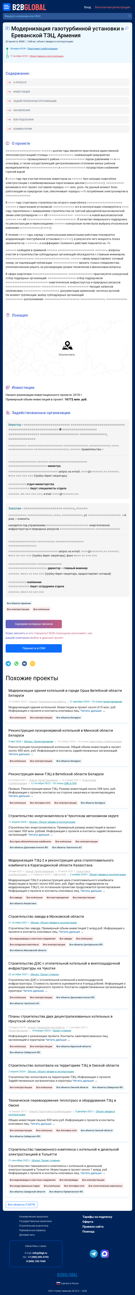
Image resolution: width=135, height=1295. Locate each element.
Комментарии (22, 128)
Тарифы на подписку (97, 1217)
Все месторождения (58, 897)
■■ (111, 159)
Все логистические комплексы (105, 1186)
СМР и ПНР (70, 783)
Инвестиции (21, 91)
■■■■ (11, 178)
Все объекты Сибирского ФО (25, 1052)
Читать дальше (91, 710)
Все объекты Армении (19, 603)
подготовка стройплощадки (105, 741)
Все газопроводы (69, 1180)
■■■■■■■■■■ (95, 183)
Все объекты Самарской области (27, 1191)
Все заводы (16, 897)
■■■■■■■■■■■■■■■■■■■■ (23, 150)
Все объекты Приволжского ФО (66, 1191)
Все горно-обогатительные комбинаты (30, 841)
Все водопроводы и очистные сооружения (32, 938)
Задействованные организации (34, 101)
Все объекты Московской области (28, 950)
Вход (87, 7)
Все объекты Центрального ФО (86, 944)
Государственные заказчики (35, 1221)
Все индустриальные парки (25, 1186)
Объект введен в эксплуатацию (47, 56)
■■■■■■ (46, 150)
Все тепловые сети (40, 803)
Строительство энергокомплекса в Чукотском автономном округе (63, 816)
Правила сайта (93, 1226)
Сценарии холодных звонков (34, 624)
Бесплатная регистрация (112, 7)
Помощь (88, 1231)
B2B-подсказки (23, 119)
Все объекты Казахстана (23, 903)
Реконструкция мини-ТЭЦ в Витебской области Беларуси (56, 774)
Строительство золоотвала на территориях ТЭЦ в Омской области (63, 1065)
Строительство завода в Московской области (46, 916)
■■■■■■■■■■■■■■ (61, 155)
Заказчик (14, 508)
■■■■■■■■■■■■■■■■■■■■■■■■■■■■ (98, 424)
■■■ (67, 187)
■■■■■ (45, 227)
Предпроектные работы (47, 701)
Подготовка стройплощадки (42, 48)
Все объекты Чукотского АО (67, 847)
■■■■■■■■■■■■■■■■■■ (79, 429)
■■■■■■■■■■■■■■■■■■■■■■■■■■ (33, 429)
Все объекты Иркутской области (73, 1046)
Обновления (21, 110)
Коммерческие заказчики (33, 1216)
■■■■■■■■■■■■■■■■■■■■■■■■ (27, 282)
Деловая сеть (27, 1234)
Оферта (87, 1221)
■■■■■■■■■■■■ (16, 159)
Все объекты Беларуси (68, 717)
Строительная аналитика (33, 1225)
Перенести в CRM (33, 648)
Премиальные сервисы (32, 1230)
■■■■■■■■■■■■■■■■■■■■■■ (68, 461)
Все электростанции (18, 609)
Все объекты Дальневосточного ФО (29, 847)
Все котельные (41, 609)
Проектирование (38, 741)
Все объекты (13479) (21, 1204)
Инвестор (14, 424)
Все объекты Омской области (72, 1087)
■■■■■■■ (97, 471)
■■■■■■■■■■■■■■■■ (44, 167)
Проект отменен (44, 974)
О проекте (20, 82)
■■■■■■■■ (82, 215)
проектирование (112, 701)
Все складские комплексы (24, 944)
